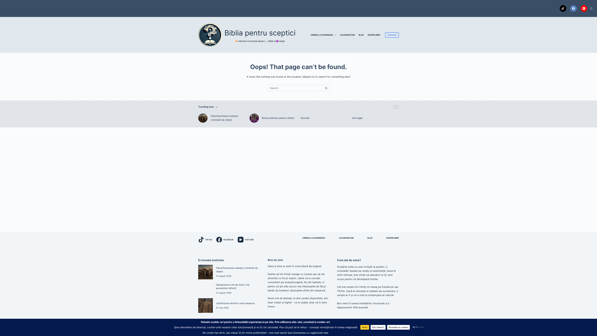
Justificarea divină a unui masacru (235, 303)
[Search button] (326, 88)
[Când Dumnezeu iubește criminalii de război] (203, 118)
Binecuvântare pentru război (278, 118)
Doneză (305, 118)
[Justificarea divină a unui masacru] (205, 305)
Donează (392, 35)
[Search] (591, 8)
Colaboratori (347, 35)
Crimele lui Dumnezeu (321, 35)
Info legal (357, 118)
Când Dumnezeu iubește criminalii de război (224, 117)
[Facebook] (573, 8)
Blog (361, 35)
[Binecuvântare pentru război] (254, 118)
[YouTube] (584, 8)
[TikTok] (563, 8)
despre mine (374, 35)
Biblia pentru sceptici (260, 32)
